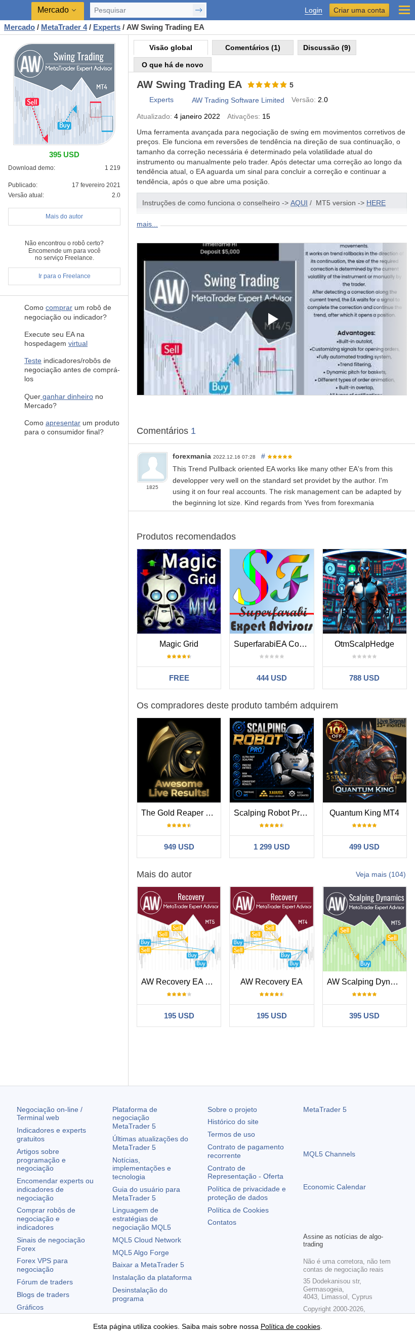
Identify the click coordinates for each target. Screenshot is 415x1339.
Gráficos (30, 1307)
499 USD (364, 846)
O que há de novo (172, 65)
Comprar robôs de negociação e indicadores (46, 1218)
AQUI (299, 203)
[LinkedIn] (374, 1223)
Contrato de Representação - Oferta (245, 1172)
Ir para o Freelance (64, 276)
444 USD (272, 678)
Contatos (222, 1222)
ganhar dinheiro (66, 396)
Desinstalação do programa (140, 1294)
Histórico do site (233, 1122)
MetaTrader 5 (325, 1109)
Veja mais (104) (381, 874)
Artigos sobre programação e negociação (41, 1160)
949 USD (179, 846)
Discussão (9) (327, 47)
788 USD (364, 678)
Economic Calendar (334, 1187)
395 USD (364, 1015)
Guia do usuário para (146, 1193)
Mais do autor (64, 216)
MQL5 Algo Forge (140, 1252)
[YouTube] (358, 1223)
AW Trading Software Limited (238, 100)
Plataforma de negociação (134, 1118)
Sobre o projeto (232, 1109)
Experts (161, 100)
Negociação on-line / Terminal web (49, 1113)
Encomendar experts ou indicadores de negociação (55, 1189)
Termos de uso (231, 1134)
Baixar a (148, 1265)
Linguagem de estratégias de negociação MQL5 (141, 1218)
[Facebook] (309, 1223)
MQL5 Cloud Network (146, 1240)
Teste (33, 360)
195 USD (179, 1015)
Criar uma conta (359, 10)
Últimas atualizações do (150, 1143)
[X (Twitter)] (342, 1223)
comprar (59, 307)
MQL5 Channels (329, 1154)
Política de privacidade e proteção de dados (247, 1193)
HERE (376, 203)
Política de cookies (290, 1326)
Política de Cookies (238, 1210)
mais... (147, 224)
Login (313, 10)
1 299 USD (272, 846)
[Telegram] (325, 1223)
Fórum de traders (45, 1282)
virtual (78, 343)
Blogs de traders (43, 1294)
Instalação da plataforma (152, 1277)
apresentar (63, 423)
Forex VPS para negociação (42, 1265)
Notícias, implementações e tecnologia (141, 1168)
